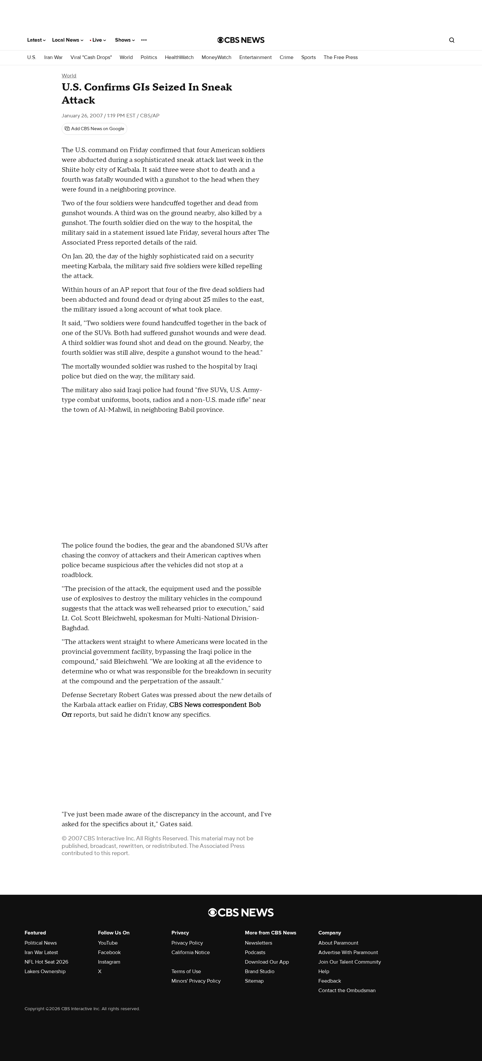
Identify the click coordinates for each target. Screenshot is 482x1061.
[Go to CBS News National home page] (241, 40)
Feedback (329, 981)
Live (97, 40)
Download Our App (267, 962)
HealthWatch (179, 57)
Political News (41, 943)
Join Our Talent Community (349, 962)
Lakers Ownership (45, 971)
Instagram (109, 962)
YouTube (108, 943)
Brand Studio (259, 971)
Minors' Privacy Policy (196, 981)
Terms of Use (186, 971)
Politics (149, 57)
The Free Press (341, 57)
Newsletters (258, 943)
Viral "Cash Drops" (91, 57)
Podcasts (255, 952)
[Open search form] (452, 40)
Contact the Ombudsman (347, 990)
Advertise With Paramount (348, 952)
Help (323, 971)
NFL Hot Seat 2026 (46, 962)
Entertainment (255, 57)
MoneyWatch (216, 57)
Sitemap (254, 981)
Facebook (109, 952)
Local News (66, 40)
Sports (308, 57)
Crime (286, 57)
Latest (35, 40)
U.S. (31, 57)
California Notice (190, 952)
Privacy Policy (187, 943)
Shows (123, 40)
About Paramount (338, 943)
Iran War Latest (41, 952)
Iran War (53, 57)
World (126, 57)
